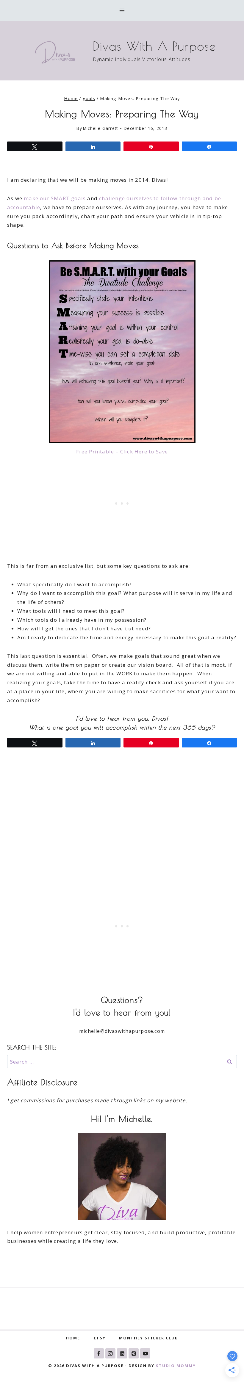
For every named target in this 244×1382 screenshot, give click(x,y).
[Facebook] (99, 1353)
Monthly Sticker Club (148, 1338)
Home (73, 1338)
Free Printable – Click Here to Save (122, 451)
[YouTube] (145, 1353)
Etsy (100, 1338)
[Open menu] (122, 10)
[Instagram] (110, 1353)
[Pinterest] (134, 1353)
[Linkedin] (122, 1353)
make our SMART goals (55, 198)
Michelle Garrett (100, 128)
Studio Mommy (176, 1365)
